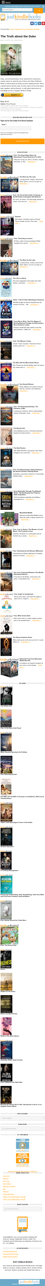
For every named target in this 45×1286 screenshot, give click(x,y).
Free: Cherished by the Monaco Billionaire (28, 551)
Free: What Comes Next (22, 616)
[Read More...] (32, 161)
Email (4, 124)
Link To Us (6, 1181)
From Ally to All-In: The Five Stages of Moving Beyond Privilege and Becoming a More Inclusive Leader (29, 323)
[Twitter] (35, 23)
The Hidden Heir (6, 706)
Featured (12, 105)
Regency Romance (15, 109)
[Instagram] (39, 23)
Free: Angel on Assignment (23, 594)
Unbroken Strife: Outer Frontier (12, 1060)
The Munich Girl (19, 428)
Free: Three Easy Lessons (23, 238)
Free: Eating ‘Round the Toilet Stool (13, 920)
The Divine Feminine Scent (22, 637)
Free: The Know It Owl (8, 945)
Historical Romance (22, 105)
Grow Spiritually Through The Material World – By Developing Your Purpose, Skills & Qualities (27, 493)
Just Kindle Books (17, 40)
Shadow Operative (7, 846)
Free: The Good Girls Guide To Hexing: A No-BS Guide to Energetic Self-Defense (27, 196)
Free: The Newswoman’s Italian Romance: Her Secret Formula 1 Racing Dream (28, 470)
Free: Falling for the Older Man (11, 1082)
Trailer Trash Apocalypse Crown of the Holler (16, 822)
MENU (8, 3)
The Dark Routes (19, 448)
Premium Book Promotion (11, 1254)
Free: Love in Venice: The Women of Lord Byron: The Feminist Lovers (28, 530)
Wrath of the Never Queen (10, 1036)
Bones (3, 969)
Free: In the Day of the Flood (11, 728)
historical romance (35, 107)
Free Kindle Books (8, 1194)
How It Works (7, 1184)
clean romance (24, 107)
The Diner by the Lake (27, 260)
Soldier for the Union (8, 991)
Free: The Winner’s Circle (22, 341)
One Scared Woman (27, 384)
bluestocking (13, 107)
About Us (6, 1178)
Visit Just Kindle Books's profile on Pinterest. (22, 1171)
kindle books (5, 109)
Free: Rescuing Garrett (9, 774)
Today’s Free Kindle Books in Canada (14, 1197)
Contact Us (6, 1176)
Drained (18, 216)
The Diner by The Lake (28, 177)
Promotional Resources (10, 1251)
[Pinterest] (43, 23)
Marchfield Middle (26, 513)
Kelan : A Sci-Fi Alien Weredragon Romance (28, 300)
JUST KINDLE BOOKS (22, 17)
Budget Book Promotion (10, 1256)
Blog (4, 1189)
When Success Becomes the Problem (14, 752)
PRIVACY (6, 1191)
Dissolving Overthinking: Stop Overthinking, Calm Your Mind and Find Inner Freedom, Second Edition (22, 895)
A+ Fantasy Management (9, 870)
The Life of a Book (19, 278)
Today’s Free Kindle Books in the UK (14, 1199)
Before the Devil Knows (9, 1014)
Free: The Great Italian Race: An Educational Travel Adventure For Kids (27, 156)
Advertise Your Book (9, 1186)
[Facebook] (32, 23)
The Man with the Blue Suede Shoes (26, 362)
